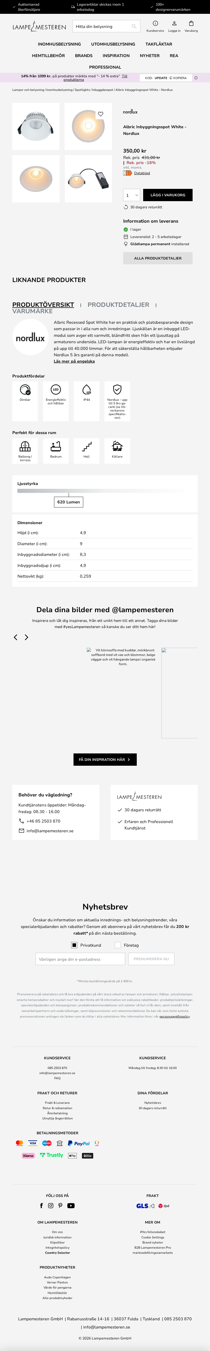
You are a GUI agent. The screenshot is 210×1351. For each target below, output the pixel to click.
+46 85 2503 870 (43, 821)
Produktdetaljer (118, 304)
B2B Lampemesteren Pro (152, 1247)
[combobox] (106, 26)
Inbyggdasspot (102, 90)
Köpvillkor (57, 1242)
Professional (105, 67)
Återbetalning (57, 1113)
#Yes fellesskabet (152, 1232)
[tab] (46, 305)
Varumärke (32, 311)
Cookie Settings (152, 1237)
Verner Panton (57, 1282)
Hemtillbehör (57, 1293)
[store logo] (39, 26)
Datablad (142, 172)
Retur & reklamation (57, 1108)
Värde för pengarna (57, 1287)
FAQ (57, 1078)
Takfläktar (158, 44)
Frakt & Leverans (57, 1102)
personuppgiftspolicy (175, 1016)
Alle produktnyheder (57, 1298)
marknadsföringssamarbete (153, 1252)
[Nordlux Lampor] (155, 111)
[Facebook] (41, 1205)
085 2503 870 (57, 1068)
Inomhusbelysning (59, 90)
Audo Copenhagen (57, 1277)
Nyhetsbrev (152, 1102)
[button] (36, 178)
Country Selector (57, 1252)
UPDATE (166, 78)
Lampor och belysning (28, 90)
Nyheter (150, 55)
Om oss (57, 1232)
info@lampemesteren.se (50, 830)
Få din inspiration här (102, 759)
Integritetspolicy (57, 1247)
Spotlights (82, 90)
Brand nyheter (152, 1242)
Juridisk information (57, 1237)
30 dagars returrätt (153, 1108)
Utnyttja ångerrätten (57, 1118)
